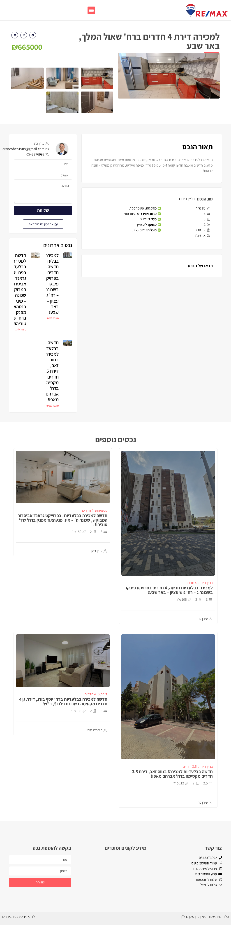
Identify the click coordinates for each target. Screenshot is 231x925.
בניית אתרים (10, 916)
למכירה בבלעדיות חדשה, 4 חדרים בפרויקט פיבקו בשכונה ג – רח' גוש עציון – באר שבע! (50, 283)
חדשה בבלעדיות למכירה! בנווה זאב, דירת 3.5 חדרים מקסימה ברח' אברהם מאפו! (50, 370)
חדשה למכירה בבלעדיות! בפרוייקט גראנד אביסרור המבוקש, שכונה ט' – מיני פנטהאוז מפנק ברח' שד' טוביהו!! (16, 289)
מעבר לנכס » (52, 318)
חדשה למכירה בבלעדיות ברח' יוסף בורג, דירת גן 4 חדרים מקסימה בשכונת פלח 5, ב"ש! (63, 701)
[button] (91, 10)
